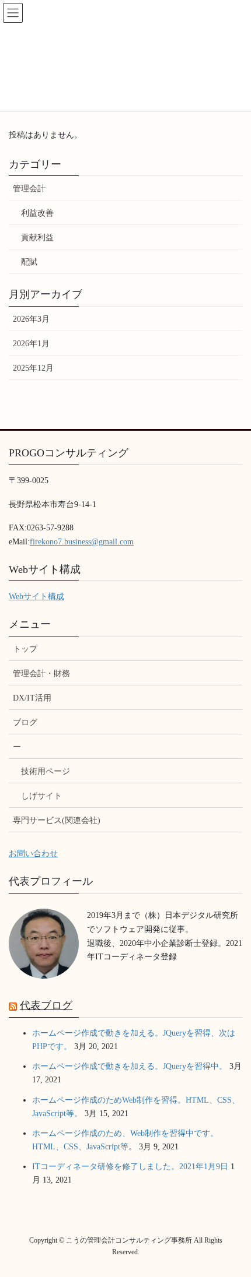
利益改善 (37, 213)
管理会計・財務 (41, 673)
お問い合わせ (33, 853)
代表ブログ (46, 1005)
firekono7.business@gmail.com (82, 541)
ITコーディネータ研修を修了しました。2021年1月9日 (130, 1166)
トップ (25, 649)
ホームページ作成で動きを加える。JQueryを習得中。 (129, 1066)
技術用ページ (45, 771)
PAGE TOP (232, 1228)
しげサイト (41, 795)
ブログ (25, 722)
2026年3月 (31, 319)
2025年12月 (33, 368)
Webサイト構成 (36, 596)
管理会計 (29, 188)
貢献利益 (37, 237)
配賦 (29, 262)
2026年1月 (31, 343)
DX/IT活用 (32, 698)
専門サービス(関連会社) (56, 820)
